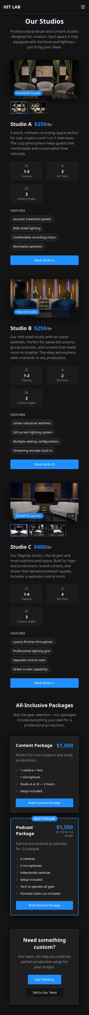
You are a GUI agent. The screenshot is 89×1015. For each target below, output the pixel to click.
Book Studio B (44, 464)
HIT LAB (11, 7)
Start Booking (44, 979)
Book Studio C (44, 683)
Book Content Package (44, 803)
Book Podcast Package (44, 905)
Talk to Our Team (44, 992)
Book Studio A (44, 260)
